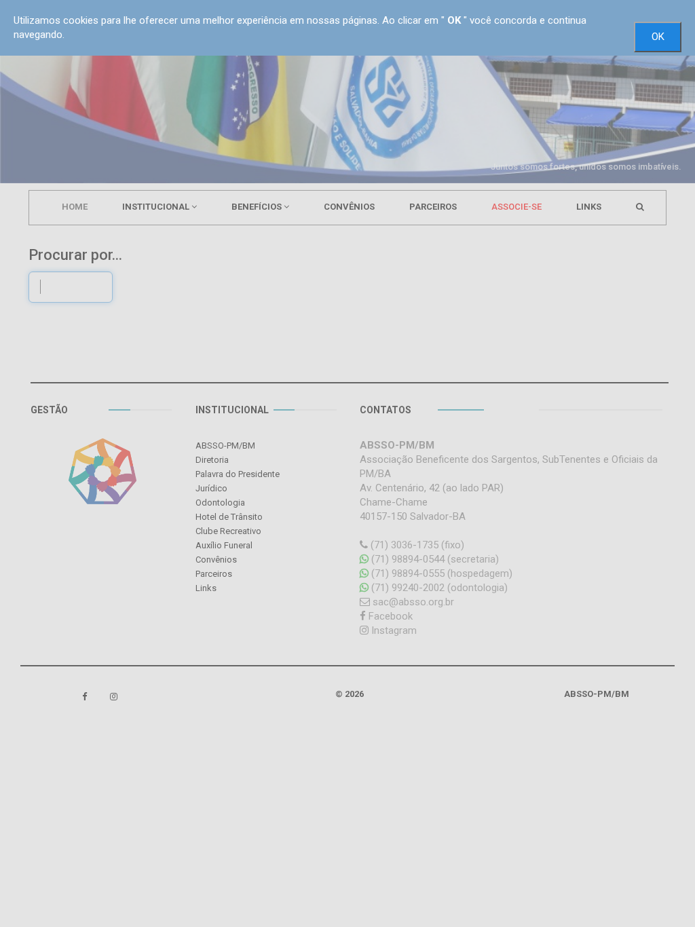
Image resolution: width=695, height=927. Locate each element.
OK (658, 37)
